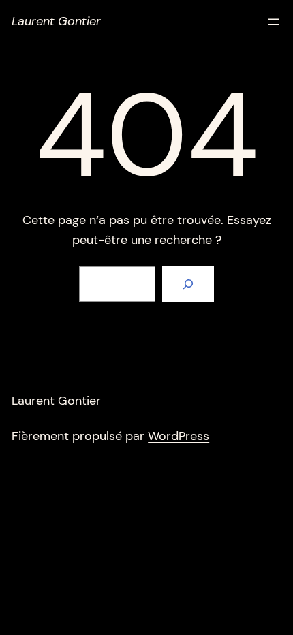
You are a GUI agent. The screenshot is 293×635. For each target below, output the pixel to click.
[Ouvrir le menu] (273, 22)
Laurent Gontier (56, 21)
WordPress (178, 436)
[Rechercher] (188, 284)
